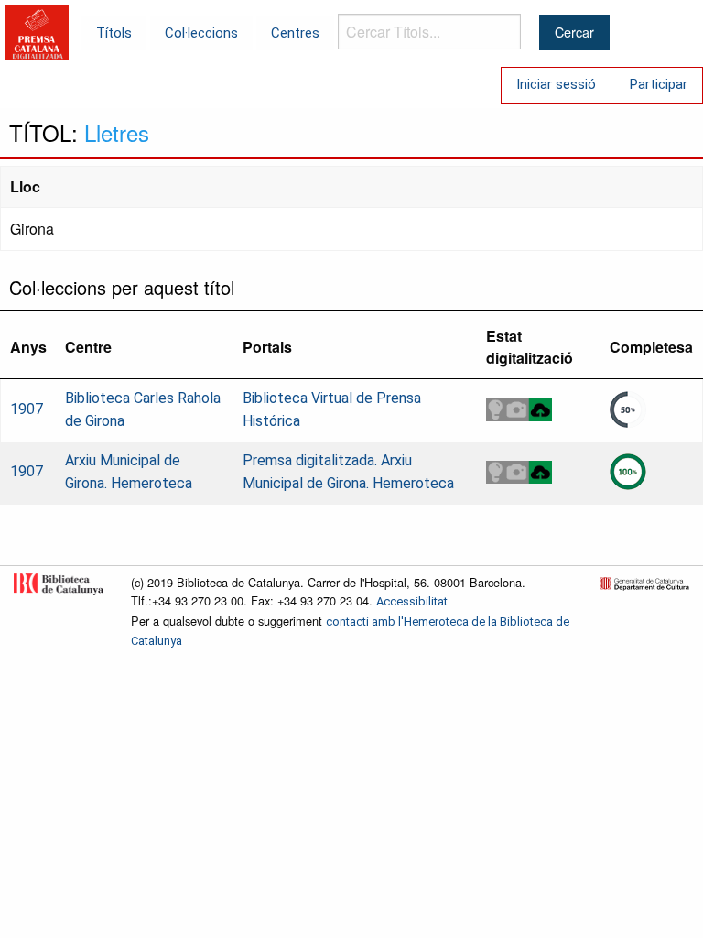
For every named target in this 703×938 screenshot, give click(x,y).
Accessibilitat (412, 601)
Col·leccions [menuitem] (201, 33)
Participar (658, 84)
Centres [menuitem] (295, 33)
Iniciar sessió (556, 84)
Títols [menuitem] (114, 33)
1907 (26, 409)
